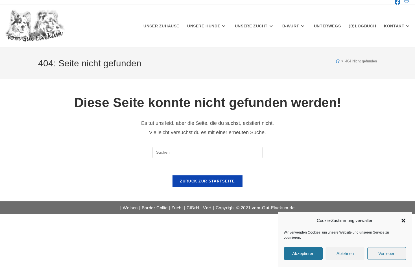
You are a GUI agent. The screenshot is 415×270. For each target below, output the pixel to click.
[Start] (338, 61)
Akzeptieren (303, 253)
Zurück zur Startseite (207, 181)
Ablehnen (345, 253)
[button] (403, 220)
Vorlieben (386, 253)
